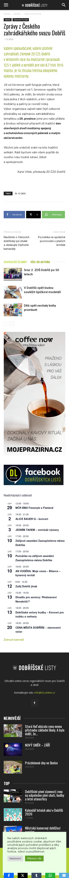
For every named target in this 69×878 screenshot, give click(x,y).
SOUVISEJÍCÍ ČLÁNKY (15, 262)
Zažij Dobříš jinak (26, 586)
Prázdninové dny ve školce (41, 762)
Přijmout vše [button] (34, 858)
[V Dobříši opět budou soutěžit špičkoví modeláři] (13, 292)
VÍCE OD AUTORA (40, 262)
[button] (6, 5)
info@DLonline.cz (44, 692)
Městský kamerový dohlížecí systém (42, 829)
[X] (23, 875)
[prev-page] (6, 323)
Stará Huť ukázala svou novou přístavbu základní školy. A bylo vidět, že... (44, 730)
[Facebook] (34, 703)
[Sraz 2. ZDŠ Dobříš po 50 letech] (13, 274)
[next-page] (12, 323)
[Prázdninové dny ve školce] (13, 767)
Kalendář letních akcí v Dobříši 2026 (44, 811)
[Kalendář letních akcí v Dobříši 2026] (13, 814)
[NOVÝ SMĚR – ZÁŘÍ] (13, 749)
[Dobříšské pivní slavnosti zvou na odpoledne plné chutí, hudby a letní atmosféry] (13, 795)
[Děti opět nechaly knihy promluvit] (13, 309)
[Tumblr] (36, 875)
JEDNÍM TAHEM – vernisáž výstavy (37, 530)
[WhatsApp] (50, 875)
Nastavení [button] (15, 858)
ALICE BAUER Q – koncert (31, 519)
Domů (7, 13)
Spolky (17, 13)
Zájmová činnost (32, 13)
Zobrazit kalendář (14, 639)
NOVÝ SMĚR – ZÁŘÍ (37, 744)
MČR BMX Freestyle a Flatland (34, 508)
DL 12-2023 (20, 193)
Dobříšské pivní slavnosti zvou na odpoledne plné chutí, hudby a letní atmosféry (44, 795)
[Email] (64, 875)
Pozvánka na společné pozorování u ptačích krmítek (51, 241)
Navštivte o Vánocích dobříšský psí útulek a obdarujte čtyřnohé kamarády (16, 243)
